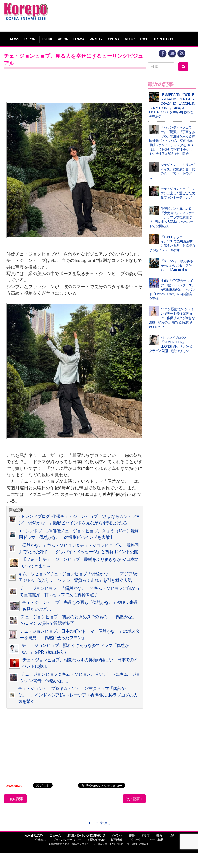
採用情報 (116, 840)
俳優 (132, 835)
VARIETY (96, 39)
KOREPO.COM (33, 835)
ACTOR (63, 39)
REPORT (30, 39)
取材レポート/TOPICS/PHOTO (86, 835)
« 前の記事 (15, 799)
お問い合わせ (95, 840)
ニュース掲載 (154, 840)
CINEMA (113, 39)
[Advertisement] (123, 14)
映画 (159, 835)
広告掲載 (134, 840)
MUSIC (129, 39)
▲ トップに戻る (99, 823)
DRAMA (78, 39)
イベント (116, 835)
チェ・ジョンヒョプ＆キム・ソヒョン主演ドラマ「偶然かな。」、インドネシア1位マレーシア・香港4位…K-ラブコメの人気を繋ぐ (77, 695)
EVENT (47, 39)
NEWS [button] (14, 39)
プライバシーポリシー (67, 840)
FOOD (144, 39)
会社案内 (40, 840)
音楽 (171, 835)
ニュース (55, 835)
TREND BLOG (163, 39)
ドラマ (145, 835)
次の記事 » (134, 799)
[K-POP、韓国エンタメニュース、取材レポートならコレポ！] (26, 7)
